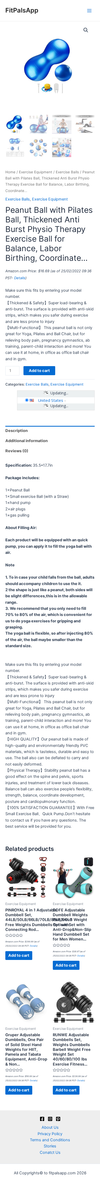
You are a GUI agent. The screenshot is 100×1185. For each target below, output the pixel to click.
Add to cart (39, 370)
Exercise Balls (67, 172)
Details (19, 278)
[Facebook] (42, 1118)
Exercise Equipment (35, 172)
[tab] (50, 431)
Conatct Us (50, 1152)
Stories (50, 1146)
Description (16, 430)
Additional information (26, 440)
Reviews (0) (16, 451)
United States (50, 400)
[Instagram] (50, 1118)
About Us (50, 1127)
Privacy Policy (50, 1133)
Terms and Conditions (50, 1140)
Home (10, 172)
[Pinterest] (58, 1118)
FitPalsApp (21, 10)
